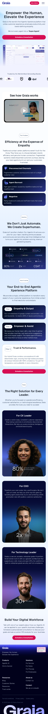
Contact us (29, 681)
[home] (6, 3)
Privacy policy (20, 698)
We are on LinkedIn (32, 688)
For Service (30, 663)
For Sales (29, 666)
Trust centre (6, 689)
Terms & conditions (8, 698)
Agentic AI (5, 663)
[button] (42, 3)
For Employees (31, 672)
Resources (6, 686)
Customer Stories (8, 683)
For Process (30, 669)
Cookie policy (30, 698)
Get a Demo (34, 3)
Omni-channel (7, 666)
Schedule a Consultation (24, 37)
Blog (3, 681)
